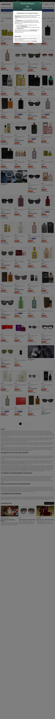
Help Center (34, 41)
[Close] (40, 3)
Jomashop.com (18, 16)
